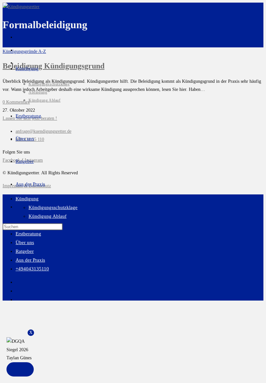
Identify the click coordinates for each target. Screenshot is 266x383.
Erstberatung (28, 233)
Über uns (25, 242)
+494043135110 (32, 268)
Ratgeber (25, 251)
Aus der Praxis (30, 260)
